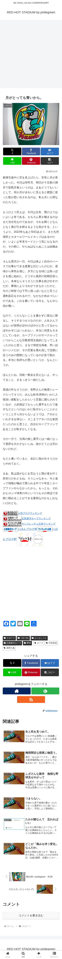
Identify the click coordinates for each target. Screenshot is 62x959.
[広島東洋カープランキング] (12, 518)
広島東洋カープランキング (36, 518)
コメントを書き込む (31, 915)
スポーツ (11, 638)
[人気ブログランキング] (10, 513)
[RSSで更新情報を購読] (31, 699)
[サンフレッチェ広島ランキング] (12, 523)
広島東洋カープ (14, 643)
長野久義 (10, 648)
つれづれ (24, 638)
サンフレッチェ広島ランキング (38, 523)
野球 (29, 643)
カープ (40, 643)
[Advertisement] (31, 55)
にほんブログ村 (27, 529)
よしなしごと (40, 638)
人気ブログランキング (30, 513)
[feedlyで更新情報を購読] (45, 691)
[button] (50, 161)
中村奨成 (53, 643)
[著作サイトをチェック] (17, 691)
